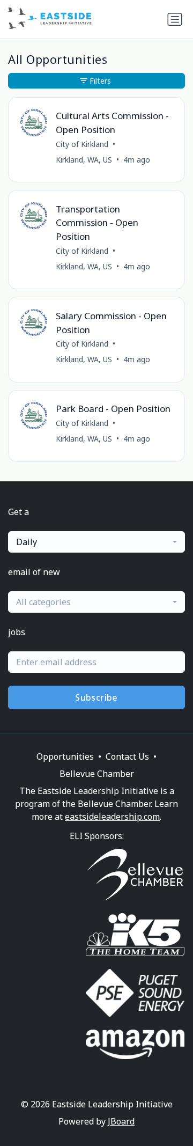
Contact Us (127, 756)
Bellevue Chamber (97, 774)
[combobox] (96, 542)
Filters (100, 81)
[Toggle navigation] (175, 19)
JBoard (121, 1121)
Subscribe (96, 697)
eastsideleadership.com (112, 816)
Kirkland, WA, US (84, 160)
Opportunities (65, 756)
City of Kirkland (82, 144)
